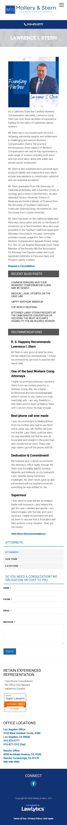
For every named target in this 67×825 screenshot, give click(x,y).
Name (7, 588)
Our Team (11, 559)
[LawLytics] (33, 808)
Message (9, 622)
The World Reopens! (24, 307)
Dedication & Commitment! (30, 455)
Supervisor (18, 495)
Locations (11, 566)
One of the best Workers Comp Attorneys (33, 373)
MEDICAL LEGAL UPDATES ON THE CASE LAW (30, 295)
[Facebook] (33, 783)
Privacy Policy (35, 818)
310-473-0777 (35, 24)
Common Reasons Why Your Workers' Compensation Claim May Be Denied (31, 285)
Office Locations (19, 723)
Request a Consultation (21, 266)
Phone (7, 599)
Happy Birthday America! (27, 301)
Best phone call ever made (29, 416)
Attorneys (14, 542)
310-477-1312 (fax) (14, 744)
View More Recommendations (28, 533)
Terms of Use (20, 818)
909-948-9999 (11, 761)
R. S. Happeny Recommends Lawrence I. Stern (31, 344)
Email (7, 611)
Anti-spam (48, 818)
